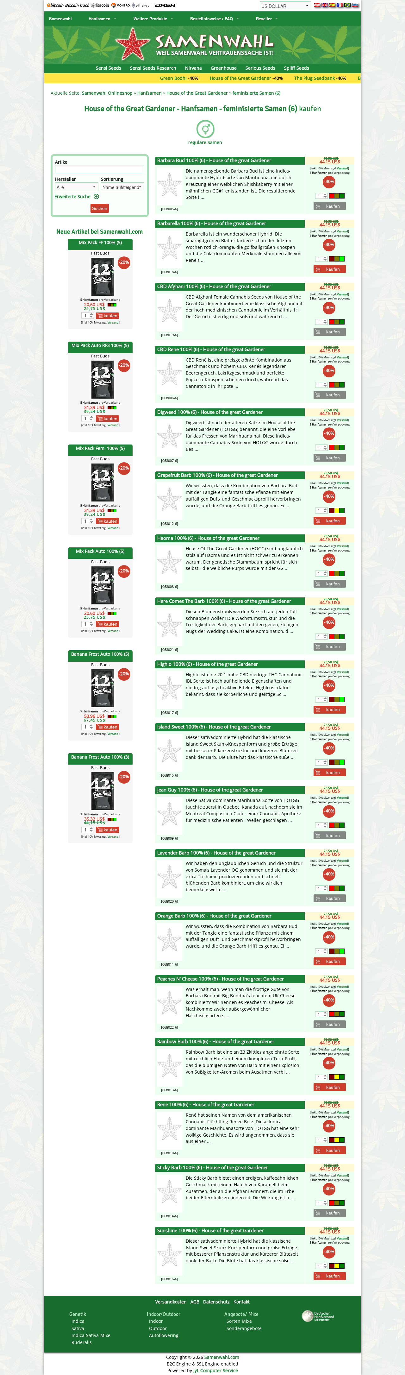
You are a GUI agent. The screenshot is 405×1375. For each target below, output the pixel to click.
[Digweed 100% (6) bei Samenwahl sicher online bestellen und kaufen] (170, 438)
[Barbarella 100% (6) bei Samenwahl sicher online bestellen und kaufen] (170, 249)
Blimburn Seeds (343, 78)
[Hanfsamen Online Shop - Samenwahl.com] (202, 44)
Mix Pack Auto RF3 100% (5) (100, 345)
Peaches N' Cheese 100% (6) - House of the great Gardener (220, 978)
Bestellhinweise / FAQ (211, 19)
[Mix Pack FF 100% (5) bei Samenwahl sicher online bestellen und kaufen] (102, 276)
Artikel (62, 162)
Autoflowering (163, 1335)
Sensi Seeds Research (153, 68)
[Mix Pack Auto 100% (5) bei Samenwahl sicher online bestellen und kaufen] (102, 585)
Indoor (156, 1321)
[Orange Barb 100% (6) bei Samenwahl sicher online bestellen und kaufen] (170, 941)
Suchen (99, 208)
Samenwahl (60, 19)
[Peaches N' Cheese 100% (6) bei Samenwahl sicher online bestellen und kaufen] (170, 1004)
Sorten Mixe (239, 1321)
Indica (78, 1321)
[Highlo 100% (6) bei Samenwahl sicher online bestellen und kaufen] (170, 689)
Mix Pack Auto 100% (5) (100, 551)
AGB (194, 1302)
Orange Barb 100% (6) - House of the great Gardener (214, 915)
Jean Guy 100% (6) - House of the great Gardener (210, 789)
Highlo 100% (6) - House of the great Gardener (207, 664)
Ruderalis (82, 1342)
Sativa (78, 1328)
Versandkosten (171, 1302)
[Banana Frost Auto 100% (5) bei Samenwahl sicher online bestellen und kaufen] (102, 687)
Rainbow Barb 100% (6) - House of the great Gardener (215, 1041)
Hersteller (65, 179)
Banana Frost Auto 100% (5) (100, 654)
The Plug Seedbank (282, 78)
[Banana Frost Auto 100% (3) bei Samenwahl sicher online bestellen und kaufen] (102, 790)
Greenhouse (224, 68)
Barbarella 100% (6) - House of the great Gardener (211, 223)
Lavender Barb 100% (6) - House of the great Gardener (216, 852)
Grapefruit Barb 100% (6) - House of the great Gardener (217, 475)
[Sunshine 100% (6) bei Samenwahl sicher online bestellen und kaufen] (170, 1256)
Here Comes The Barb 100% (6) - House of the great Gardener (224, 601)
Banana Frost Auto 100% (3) (100, 757)
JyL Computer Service (215, 1370)
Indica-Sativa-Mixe (91, 1335)
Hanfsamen (99, 19)
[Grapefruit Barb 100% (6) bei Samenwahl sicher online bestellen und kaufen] (170, 501)
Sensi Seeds (108, 68)
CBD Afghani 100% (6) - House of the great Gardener (214, 286)
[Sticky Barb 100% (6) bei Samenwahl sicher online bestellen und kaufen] (170, 1193)
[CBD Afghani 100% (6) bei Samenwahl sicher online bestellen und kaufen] (170, 312)
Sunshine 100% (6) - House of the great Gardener (210, 1230)
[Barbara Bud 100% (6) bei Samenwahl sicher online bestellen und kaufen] (170, 186)
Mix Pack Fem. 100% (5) (100, 448)
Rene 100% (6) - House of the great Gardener (205, 1104)
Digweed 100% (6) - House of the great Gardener (210, 412)
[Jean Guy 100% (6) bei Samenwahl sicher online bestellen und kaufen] (170, 815)
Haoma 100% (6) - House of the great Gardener (208, 538)
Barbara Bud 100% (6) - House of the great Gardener (214, 160)
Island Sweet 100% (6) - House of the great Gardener (214, 726)
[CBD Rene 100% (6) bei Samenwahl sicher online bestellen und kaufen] (170, 375)
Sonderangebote (244, 1328)
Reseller (264, 19)
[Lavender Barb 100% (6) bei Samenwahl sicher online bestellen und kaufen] (170, 878)
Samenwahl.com (221, 1357)
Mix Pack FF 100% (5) (100, 242)
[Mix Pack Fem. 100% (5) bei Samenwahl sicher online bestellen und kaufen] (102, 482)
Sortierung (112, 179)
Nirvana (193, 68)
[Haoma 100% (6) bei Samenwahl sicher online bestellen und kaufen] (170, 564)
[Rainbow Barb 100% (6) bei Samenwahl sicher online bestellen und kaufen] (170, 1067)
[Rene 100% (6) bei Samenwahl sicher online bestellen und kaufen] (170, 1130)
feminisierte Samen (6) (256, 93)
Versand (113, 322)
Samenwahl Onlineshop (107, 93)
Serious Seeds (260, 68)
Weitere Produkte (150, 19)
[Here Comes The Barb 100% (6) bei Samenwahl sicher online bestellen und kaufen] (170, 627)
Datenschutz (216, 1302)
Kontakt (242, 1302)
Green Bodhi (141, 78)
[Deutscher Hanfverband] (319, 1315)
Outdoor (158, 1328)
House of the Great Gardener (208, 78)
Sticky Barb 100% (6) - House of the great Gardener (212, 1167)
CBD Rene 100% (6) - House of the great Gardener (211, 349)
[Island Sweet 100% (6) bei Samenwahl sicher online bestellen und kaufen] (170, 752)
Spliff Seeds (296, 68)
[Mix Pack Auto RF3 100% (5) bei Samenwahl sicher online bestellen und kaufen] (102, 379)
